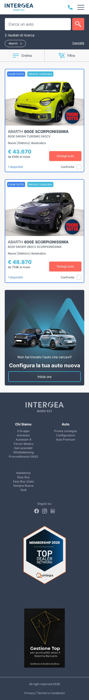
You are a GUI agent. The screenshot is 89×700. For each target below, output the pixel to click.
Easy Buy (23, 477)
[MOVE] (19, 7)
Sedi (23, 490)
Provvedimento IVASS (23, 456)
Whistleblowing (23, 452)
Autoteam (23, 435)
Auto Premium (65, 439)
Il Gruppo (23, 431)
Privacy (29, 693)
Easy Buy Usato (23, 481)
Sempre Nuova (23, 485)
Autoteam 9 (23, 439)
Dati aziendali (23, 448)
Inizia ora (44, 377)
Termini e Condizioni (51, 693)
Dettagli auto (65, 156)
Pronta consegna (65, 431)
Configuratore (65, 435)
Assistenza (23, 473)
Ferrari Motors (23, 444)
